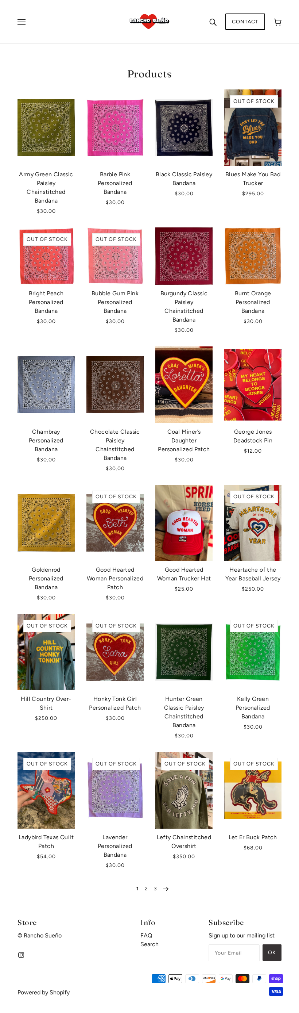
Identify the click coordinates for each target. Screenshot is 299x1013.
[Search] (213, 22)
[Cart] (277, 22)
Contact (245, 22)
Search (149, 944)
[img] (21, 954)
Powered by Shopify (44, 992)
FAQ (146, 935)
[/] (149, 21)
